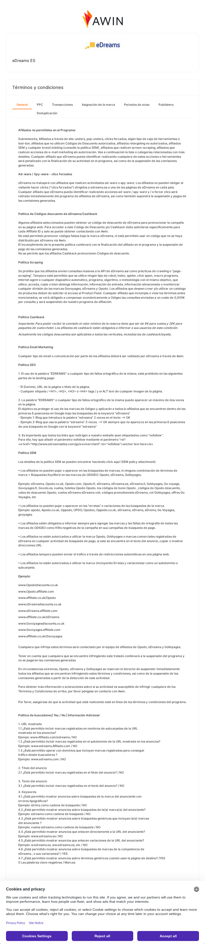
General (22, 104)
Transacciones (62, 104)
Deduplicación (47, 113)
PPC (40, 104)
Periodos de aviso (137, 104)
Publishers (166, 104)
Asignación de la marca (98, 104)
